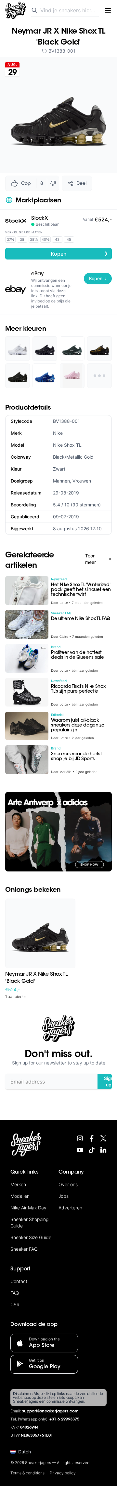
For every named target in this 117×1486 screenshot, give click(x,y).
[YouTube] (80, 1150)
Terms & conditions (27, 1473)
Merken (18, 1184)
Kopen (79, 253)
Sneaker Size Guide (30, 1237)
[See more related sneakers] (99, 375)
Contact (18, 1281)
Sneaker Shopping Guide (29, 1222)
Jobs (63, 1196)
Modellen (20, 1196)
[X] (103, 1138)
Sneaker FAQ (24, 1249)
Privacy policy (63, 1473)
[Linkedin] (103, 1150)
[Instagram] (80, 1138)
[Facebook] (91, 1138)
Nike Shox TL (67, 445)
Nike (58, 433)
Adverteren (70, 1207)
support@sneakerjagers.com (50, 1411)
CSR (15, 1304)
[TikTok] (91, 1150)
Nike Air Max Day (28, 1207)
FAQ (14, 1293)
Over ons (68, 1184)
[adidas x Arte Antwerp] (58, 831)
